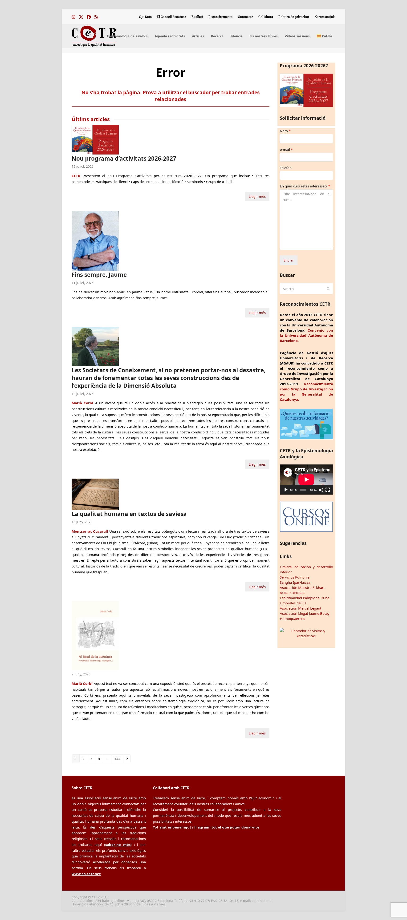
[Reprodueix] (286, 490)
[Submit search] (328, 288)
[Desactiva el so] (321, 490)
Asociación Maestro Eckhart (302, 587)
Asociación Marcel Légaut (300, 608)
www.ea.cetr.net (86, 873)
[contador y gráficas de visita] (306, 636)
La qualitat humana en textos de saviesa (129, 514)
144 (118, 758)
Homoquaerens (292, 618)
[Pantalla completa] (327, 490)
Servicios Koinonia (294, 577)
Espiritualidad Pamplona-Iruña (304, 597)
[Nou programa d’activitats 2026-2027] (95, 139)
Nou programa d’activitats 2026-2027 (124, 158)
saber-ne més (117, 844)
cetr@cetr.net (262, 900)
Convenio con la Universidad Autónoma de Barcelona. (306, 335)
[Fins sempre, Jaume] (95, 240)
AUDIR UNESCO (292, 592)
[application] (306, 479)
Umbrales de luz (293, 603)
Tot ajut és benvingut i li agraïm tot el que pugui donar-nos (206, 827)
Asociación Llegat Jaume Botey (305, 613)
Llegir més (257, 196)
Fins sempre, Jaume (99, 274)
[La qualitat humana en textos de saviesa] (95, 494)
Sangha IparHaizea (295, 582)
